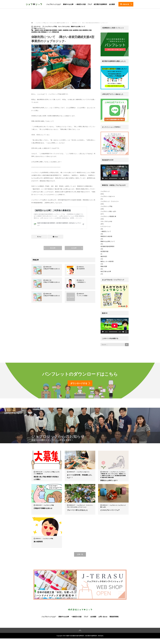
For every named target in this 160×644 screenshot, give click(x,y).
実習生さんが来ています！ (109, 480)
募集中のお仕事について (78, 26)
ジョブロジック (105, 191)
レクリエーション (106, 226)
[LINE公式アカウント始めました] (115, 110)
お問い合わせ (103, 616)
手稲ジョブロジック (39, 28)
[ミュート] (123, 178)
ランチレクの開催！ (82, 295)
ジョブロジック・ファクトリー (110, 201)
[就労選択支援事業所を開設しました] (115, 77)
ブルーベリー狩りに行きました (77, 510)
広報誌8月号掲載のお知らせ (51, 268)
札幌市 (60, 30)
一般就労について (106, 231)
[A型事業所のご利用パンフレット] (115, 44)
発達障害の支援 (67, 30)
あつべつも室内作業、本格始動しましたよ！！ (79, 476)
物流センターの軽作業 (107, 261)
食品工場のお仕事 (106, 271)
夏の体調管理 (81, 268)
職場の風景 (104, 266)
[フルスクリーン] (126, 178)
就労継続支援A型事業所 (50, 30)
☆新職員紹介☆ (81, 282)
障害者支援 (55, 32)
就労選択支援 (104, 251)
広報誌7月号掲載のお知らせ (51, 282)
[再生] (103, 178)
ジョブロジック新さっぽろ (108, 211)
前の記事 (52, 248)
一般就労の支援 (80, 4)
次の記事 (73, 248)
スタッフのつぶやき (64, 26)
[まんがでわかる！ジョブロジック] (115, 296)
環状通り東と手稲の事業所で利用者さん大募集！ (46, 478)
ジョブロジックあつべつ (108, 196)
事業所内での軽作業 (106, 236)
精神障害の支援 (86, 30)
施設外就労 (104, 256)
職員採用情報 (114, 616)
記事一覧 (80, 554)
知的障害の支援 (77, 30)
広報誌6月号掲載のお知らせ (51, 295)
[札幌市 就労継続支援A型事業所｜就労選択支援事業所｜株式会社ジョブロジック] (34, 4)
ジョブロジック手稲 (51, 26)
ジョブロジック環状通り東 (108, 216)
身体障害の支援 (35, 32)
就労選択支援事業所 (100, 4)
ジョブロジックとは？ (53, 4)
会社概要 (112, 4)
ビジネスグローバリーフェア (110, 510)
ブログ (90, 4)
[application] (115, 172)
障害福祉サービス (46, 32)
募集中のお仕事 (68, 4)
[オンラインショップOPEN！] (115, 143)
